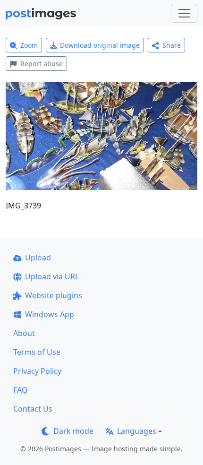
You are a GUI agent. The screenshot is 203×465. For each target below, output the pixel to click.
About (24, 333)
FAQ (20, 390)
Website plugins (53, 295)
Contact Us (32, 409)
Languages (136, 431)
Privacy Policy (37, 371)
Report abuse (41, 63)
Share (171, 45)
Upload (38, 257)
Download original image (100, 45)
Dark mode (73, 431)
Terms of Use (36, 352)
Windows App (49, 314)
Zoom (29, 45)
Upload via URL (52, 276)
